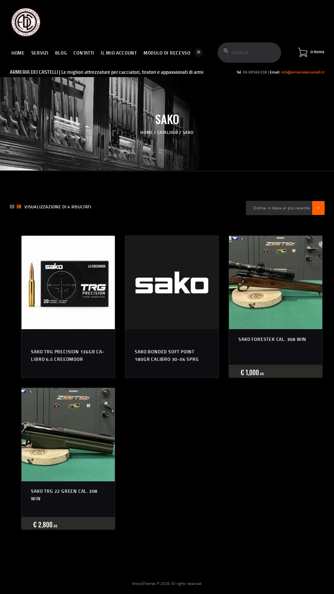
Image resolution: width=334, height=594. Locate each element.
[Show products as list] (19, 206)
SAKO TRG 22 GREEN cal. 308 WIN (64, 494)
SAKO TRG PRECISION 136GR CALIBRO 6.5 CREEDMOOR (67, 355)
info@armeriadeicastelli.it (302, 72)
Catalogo (167, 132)
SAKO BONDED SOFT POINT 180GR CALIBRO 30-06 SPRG (167, 355)
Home (146, 132)
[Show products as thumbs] (12, 206)
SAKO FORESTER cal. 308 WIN (272, 339)
